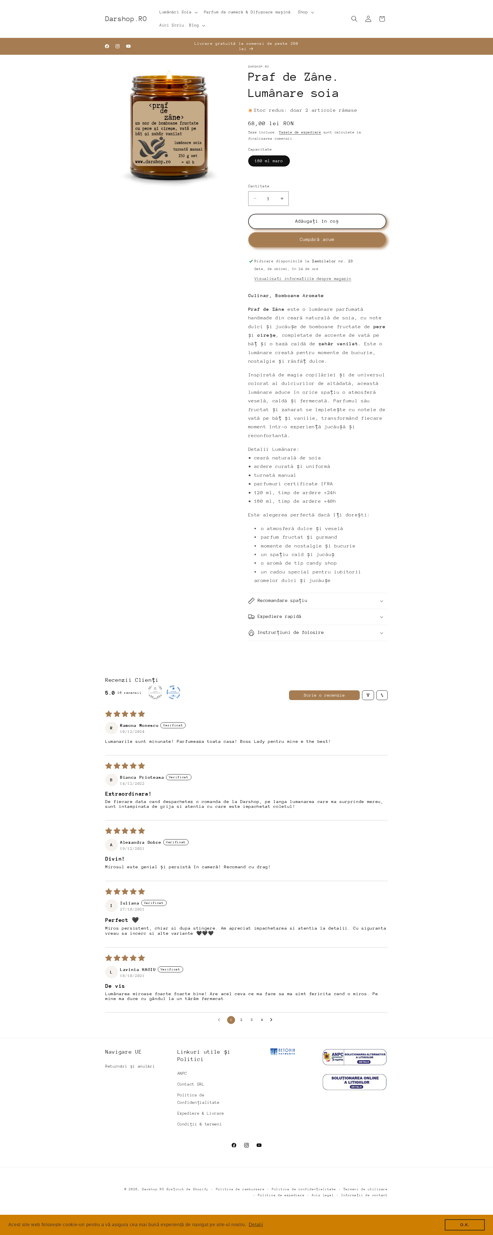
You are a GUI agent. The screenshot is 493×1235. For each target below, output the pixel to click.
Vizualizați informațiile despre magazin (302, 278)
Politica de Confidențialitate (198, 1099)
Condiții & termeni (199, 1124)
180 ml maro (269, 161)
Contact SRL (191, 1084)
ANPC (182, 1073)
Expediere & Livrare (201, 1113)
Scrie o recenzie (324, 695)
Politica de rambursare (240, 1189)
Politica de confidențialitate (304, 1189)
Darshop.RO (153, 1189)
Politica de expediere (281, 1195)
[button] (178, 12)
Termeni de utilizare (366, 1189)
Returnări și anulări (130, 1066)
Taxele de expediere (300, 132)
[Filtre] (368, 695)
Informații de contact (364, 1195)
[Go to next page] (272, 1020)
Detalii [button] (256, 1224)
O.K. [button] (464, 1224)
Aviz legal (323, 1195)
